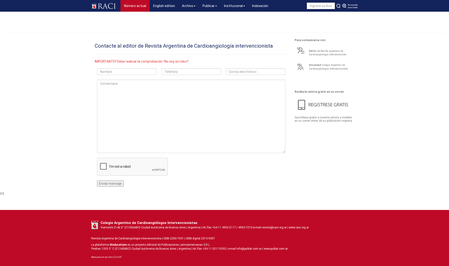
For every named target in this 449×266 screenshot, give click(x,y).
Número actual (137, 6)
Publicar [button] (209, 6)
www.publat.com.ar (275, 248)
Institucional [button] (233, 6)
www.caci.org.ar (299, 227)
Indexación (260, 6)
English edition (164, 6)
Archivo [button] (187, 6)
